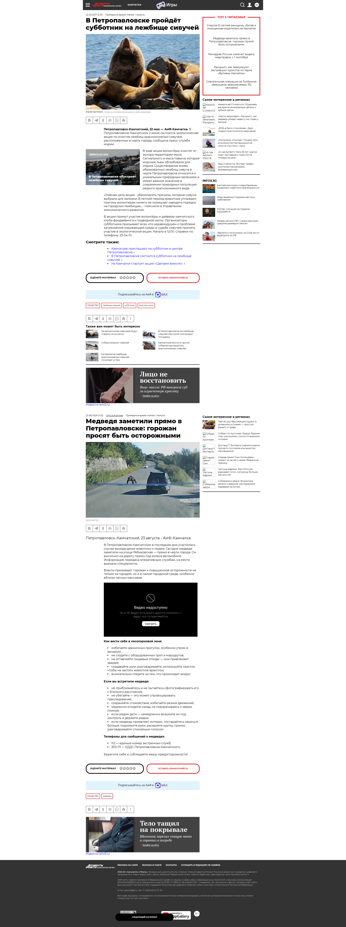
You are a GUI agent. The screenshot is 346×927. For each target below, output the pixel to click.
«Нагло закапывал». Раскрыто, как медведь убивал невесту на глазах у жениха (238, 119)
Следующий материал (144, 917)
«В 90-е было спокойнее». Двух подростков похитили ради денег (237, 129)
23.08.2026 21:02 (94, 415)
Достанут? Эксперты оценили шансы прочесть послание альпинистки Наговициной (239, 448)
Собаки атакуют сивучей (115, 342)
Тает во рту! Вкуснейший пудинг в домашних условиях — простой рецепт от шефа (237, 424)
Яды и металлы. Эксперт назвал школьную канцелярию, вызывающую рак (236, 166)
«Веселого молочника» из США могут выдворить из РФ (238, 234)
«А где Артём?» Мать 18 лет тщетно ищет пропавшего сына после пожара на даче (237, 155)
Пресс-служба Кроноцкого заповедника (128, 111)
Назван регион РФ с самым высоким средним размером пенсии (237, 222)
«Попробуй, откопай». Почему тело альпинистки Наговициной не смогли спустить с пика (238, 143)
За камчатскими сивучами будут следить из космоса (119, 332)
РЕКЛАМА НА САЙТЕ (127, 865)
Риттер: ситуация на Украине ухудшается (233, 210)
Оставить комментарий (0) (173, 278)
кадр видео (92, 520)
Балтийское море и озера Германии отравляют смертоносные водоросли (238, 186)
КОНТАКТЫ (171, 865)
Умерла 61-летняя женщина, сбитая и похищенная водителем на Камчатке (231, 27)
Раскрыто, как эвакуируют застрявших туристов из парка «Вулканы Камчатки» (231, 70)
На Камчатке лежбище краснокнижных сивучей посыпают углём (115, 357)
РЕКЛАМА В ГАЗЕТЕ (152, 865)
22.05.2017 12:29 (94, 14)
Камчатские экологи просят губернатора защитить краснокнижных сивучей (174, 345)
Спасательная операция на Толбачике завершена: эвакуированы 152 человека (231, 84)
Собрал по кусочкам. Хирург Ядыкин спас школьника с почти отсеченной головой (239, 436)
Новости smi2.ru (98, 404)
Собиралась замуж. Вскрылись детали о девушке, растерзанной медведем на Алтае (236, 484)
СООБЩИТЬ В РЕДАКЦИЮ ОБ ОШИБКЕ (200, 865)
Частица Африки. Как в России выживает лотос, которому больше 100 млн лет (238, 472)
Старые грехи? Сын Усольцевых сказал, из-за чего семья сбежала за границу (238, 460)
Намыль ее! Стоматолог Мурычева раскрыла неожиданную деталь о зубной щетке (237, 107)
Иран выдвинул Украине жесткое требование (236, 198)
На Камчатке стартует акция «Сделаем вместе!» (147, 263)
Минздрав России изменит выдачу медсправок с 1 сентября (231, 56)
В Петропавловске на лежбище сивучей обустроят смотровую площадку (176, 334)
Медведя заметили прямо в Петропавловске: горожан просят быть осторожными (231, 41)
